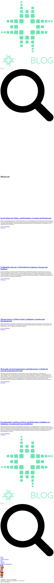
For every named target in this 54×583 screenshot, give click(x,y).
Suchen (2, 558)
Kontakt (2, 562)
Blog (2, 560)
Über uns (2, 561)
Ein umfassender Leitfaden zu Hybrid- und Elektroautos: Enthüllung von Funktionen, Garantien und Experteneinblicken (25, 423)
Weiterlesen (3, 227)
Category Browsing (5, 559)
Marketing (7, 226)
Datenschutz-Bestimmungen (6, 564)
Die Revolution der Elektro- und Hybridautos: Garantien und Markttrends (26, 218)
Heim (2, 557)
